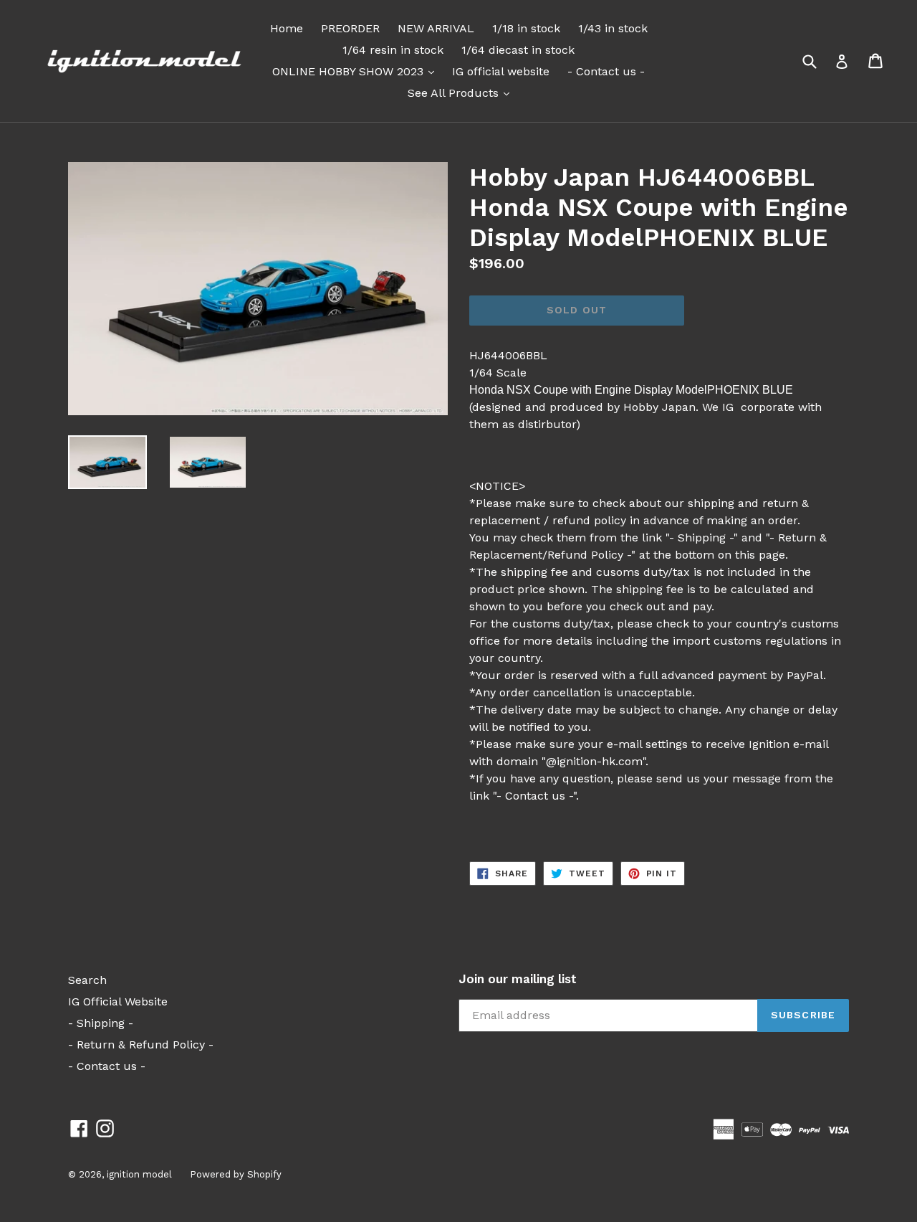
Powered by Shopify (236, 1174)
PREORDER (350, 28)
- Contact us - (606, 71)
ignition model (139, 1174)
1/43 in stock (613, 28)
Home (286, 28)
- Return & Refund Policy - (140, 1044)
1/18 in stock (526, 28)
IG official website (500, 71)
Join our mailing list (517, 979)
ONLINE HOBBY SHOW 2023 (356, 71)
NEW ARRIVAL (436, 28)
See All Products (462, 92)
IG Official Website (118, 1001)
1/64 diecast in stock (518, 50)
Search (87, 980)
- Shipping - (100, 1023)
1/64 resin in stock (392, 50)
